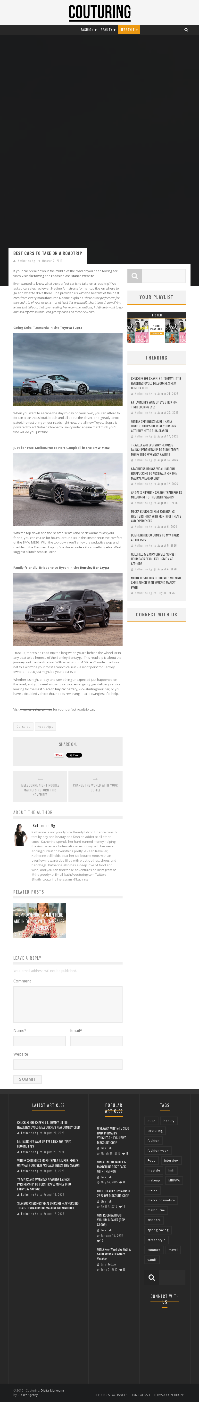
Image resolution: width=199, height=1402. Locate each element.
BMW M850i (101, 447)
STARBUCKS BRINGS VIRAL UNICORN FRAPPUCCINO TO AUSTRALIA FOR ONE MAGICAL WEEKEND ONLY (154, 473)
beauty (169, 1121)
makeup (154, 1180)
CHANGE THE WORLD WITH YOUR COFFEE (95, 787)
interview (171, 1160)
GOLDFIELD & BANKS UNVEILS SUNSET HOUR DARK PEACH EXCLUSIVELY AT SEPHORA (153, 559)
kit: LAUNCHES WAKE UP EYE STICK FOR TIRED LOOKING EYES (154, 404)
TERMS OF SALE (140, 1395)
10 (101, 1240)
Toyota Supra (71, 327)
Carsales (23, 727)
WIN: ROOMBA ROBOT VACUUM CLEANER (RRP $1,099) (111, 1220)
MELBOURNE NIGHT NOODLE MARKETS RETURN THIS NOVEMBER (40, 790)
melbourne (156, 1210)
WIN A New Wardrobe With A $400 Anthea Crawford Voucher (114, 1254)
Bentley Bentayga (94, 567)
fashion (153, 1141)
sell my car (26, 312)
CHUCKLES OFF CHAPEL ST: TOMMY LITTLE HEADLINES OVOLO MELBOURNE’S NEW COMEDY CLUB (156, 383)
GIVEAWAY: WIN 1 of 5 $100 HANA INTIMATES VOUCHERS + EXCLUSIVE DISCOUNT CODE (113, 1135)
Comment (22, 981)
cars (16, 298)
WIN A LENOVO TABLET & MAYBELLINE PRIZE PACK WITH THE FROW (111, 1166)
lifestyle (154, 1170)
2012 (151, 1121)
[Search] (186, 29)
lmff (171, 1170)
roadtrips (45, 727)
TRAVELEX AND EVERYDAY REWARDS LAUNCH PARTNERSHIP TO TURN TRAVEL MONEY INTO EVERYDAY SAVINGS (155, 450)
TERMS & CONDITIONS (169, 1395)
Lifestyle (127, 29)
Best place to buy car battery (56, 689)
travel (173, 1250)
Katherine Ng (26, 261)
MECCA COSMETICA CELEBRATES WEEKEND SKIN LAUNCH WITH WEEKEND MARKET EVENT (156, 582)
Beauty (106, 29)
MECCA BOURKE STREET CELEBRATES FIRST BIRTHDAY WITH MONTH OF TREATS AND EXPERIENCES (156, 516)
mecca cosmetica (161, 1200)
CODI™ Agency (27, 1395)
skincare (154, 1220)
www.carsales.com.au (36, 709)
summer (154, 1250)
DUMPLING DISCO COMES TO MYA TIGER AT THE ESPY (155, 537)
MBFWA (174, 1180)
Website (20, 1054)
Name (19, 1030)
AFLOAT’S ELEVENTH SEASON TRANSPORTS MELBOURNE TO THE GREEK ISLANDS (156, 495)
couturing (155, 1131)
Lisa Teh (106, 1148)
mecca (153, 1190)
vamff (152, 1260)
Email (76, 1030)
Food (152, 1160)
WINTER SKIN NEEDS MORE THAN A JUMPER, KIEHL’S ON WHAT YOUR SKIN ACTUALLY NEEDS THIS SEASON (153, 426)
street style (157, 1240)
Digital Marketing (52, 1390)
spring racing (158, 1230)
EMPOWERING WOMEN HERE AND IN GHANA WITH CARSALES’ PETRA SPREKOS (39, 921)
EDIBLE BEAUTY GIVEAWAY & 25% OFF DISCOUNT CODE (113, 1193)
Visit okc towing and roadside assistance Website (58, 276)
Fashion (87, 29)
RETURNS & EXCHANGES (111, 1395)
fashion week (158, 1151)
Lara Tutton (108, 1264)
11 (127, 1153)
